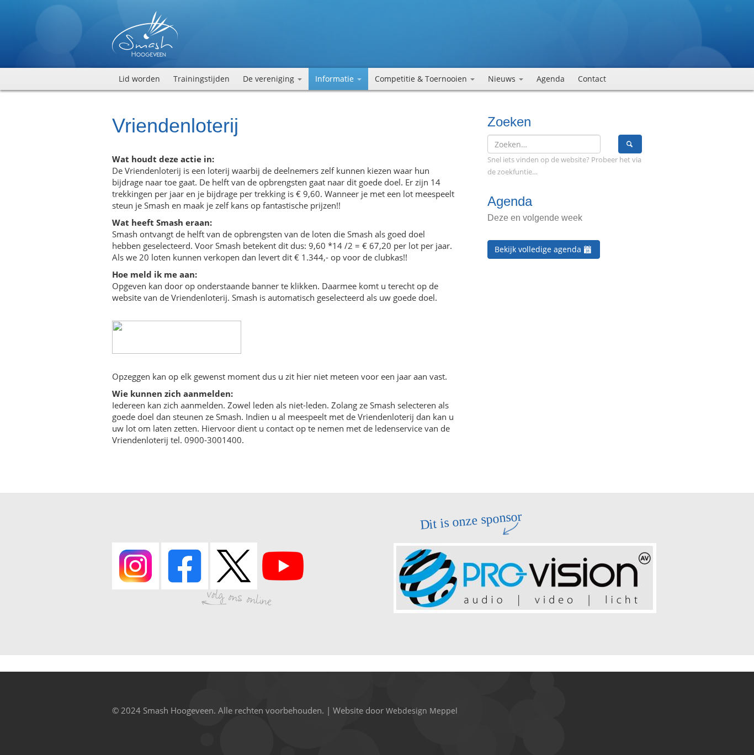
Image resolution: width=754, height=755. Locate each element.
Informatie (335, 78)
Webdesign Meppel (422, 710)
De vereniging (269, 78)
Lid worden (139, 78)
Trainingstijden (201, 78)
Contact (592, 78)
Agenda (551, 78)
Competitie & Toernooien (422, 78)
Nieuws (503, 78)
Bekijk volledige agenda (539, 249)
